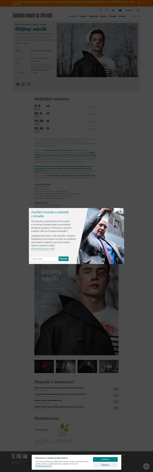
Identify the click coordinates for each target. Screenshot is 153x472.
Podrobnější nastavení (43, 466)
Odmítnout (105, 465)
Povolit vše (105, 459)
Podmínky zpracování (43, 248)
